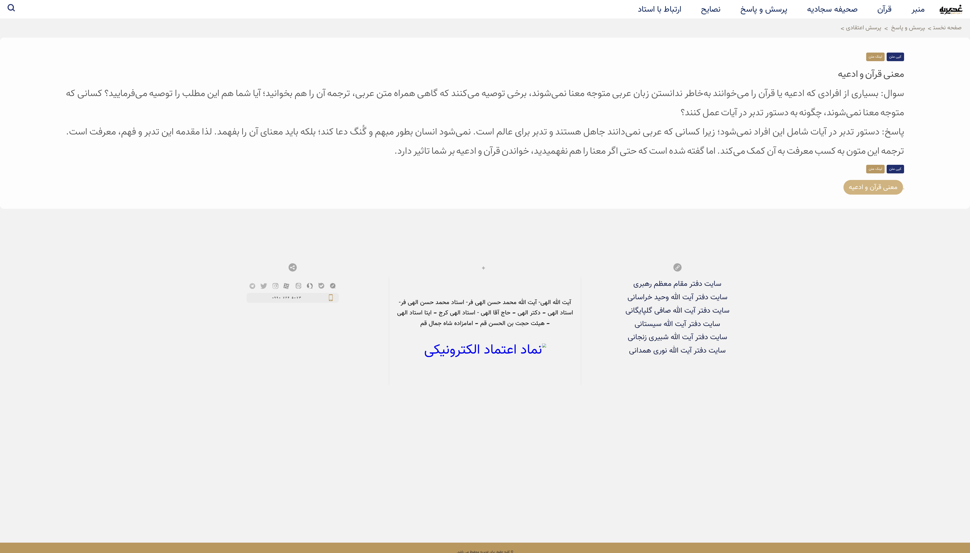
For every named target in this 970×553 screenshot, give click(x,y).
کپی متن (895, 57)
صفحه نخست (947, 28)
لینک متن (875, 57)
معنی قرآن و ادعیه (873, 187)
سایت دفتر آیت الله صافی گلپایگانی (677, 311)
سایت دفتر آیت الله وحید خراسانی (677, 297)
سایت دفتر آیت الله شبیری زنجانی (677, 337)
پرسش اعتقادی (863, 28)
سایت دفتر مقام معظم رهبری (677, 284)
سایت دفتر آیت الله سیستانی (677, 324)
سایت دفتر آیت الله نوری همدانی (677, 351)
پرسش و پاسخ (908, 28)
